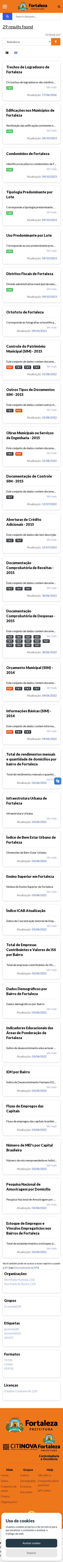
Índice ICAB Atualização (26, 910)
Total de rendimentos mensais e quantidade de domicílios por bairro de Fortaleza (31, 759)
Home (5, 1475)
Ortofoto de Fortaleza (25, 312)
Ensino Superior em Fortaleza (30, 876)
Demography (28, 1480)
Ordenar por (52, 34)
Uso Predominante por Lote (29, 235)
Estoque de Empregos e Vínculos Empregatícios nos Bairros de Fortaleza (28, 1228)
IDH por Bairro (18, 1072)
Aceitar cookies (32, 1543)
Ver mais (52, 87)
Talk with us (44, 1475)
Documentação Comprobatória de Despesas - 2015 (30, 616)
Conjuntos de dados (9, 1488)
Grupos (5, 1496)
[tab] (7, 52)
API (6, 1267)
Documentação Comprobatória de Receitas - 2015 (30, 568)
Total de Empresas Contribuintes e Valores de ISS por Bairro (31, 950)
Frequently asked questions (48, 1483)
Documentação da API (26, 1267)
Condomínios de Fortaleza (27, 153)
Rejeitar (31, 1552)
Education (26, 1492)
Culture (24, 1475)
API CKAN (44, 1490)
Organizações (9, 1501)
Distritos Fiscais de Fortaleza (29, 274)
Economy (25, 1486)
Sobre (4, 1480)
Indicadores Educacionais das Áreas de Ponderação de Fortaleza (29, 1033)
